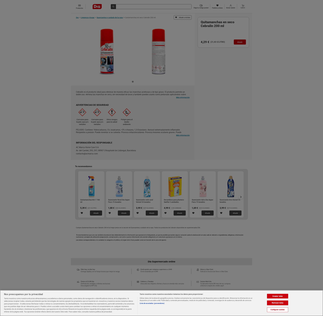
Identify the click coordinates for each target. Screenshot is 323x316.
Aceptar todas (277, 296)
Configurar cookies (278, 309)
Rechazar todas (277, 303)
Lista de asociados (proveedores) (152, 303)
